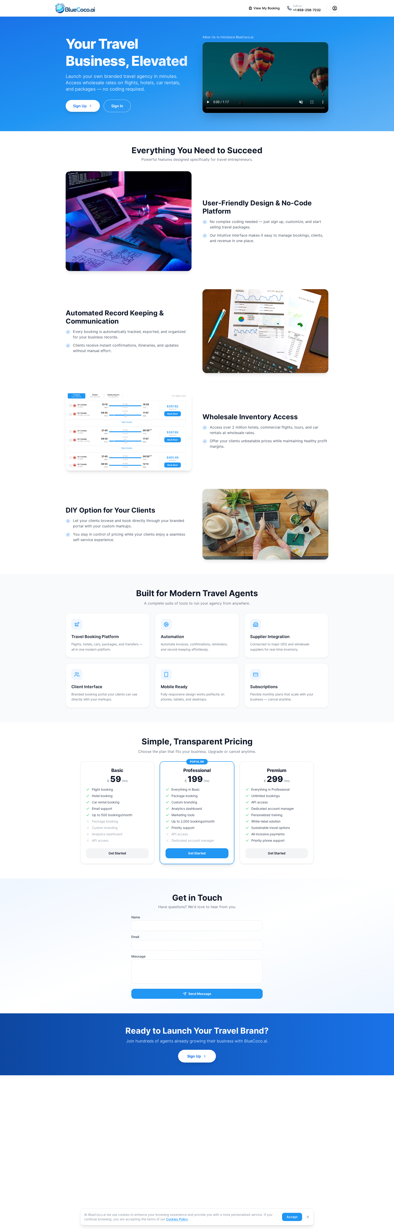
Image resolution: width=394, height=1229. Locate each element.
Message (138, 956)
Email (135, 937)
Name (135, 917)
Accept (292, 1217)
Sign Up (80, 106)
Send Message (199, 994)
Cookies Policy (177, 1219)
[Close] (308, 1217)
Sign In (117, 106)
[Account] (334, 8)
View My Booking (267, 8)
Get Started (117, 853)
